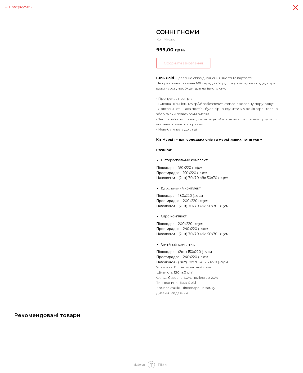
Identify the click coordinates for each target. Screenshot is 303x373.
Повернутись (20, 7)
